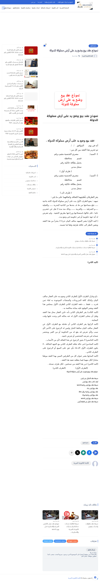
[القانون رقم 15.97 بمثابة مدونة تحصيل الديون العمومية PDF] (31, 132)
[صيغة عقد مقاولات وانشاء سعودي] (90, 514)
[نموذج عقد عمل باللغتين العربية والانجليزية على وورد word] (51, 514)
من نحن (33, 2)
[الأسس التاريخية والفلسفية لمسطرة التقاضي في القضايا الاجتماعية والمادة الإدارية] (31, 142)
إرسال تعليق (91, 550)
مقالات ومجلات (31, 184)
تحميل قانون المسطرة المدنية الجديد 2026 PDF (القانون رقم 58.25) (13, 52)
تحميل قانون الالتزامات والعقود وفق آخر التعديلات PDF (14, 121)
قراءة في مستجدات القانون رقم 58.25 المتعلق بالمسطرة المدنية (14, 63)
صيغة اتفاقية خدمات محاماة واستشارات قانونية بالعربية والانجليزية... (75, 247)
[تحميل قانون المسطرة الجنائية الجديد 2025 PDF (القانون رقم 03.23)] (31, 96)
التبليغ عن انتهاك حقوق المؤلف (65, 2)
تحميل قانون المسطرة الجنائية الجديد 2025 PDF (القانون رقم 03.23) (13, 98)
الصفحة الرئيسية (64, 8)
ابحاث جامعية (35, 8)
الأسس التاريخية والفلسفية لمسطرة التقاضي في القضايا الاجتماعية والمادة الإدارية (15, 144)
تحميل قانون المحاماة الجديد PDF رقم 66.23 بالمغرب (15, 74)
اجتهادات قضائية (45, 8)
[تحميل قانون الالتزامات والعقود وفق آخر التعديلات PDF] (31, 121)
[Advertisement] (50, 29)
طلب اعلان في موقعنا (50, 2)
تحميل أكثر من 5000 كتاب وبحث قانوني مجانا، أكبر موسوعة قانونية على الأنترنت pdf (13, 110)
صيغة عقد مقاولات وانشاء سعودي (85, 241)
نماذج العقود (16, 8)
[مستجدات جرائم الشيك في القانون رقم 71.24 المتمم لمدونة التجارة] (31, 84)
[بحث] (3, 7)
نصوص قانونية (31, 188)
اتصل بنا (40, 2)
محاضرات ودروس (30, 180)
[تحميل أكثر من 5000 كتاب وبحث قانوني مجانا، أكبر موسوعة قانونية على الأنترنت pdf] (31, 109)
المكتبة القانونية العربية (87, 56)
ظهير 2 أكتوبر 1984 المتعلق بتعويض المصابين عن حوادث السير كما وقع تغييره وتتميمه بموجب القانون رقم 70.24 (15, 156)
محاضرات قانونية (25, 8)
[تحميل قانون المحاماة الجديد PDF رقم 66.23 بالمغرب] (31, 73)
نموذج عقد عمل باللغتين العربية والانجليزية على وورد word (78, 254)
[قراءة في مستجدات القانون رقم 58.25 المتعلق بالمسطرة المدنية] (31, 63)
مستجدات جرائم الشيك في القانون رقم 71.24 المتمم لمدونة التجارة (14, 86)
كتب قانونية (55, 8)
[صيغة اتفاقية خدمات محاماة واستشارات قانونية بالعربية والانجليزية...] (70, 514)
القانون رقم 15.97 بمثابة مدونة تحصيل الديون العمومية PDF (13, 132)
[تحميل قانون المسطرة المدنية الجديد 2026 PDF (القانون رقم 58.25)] (31, 50)
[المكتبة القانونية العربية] (85, 6)
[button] (89, 452)
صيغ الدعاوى (7, 8)
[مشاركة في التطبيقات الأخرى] (71, 452)
